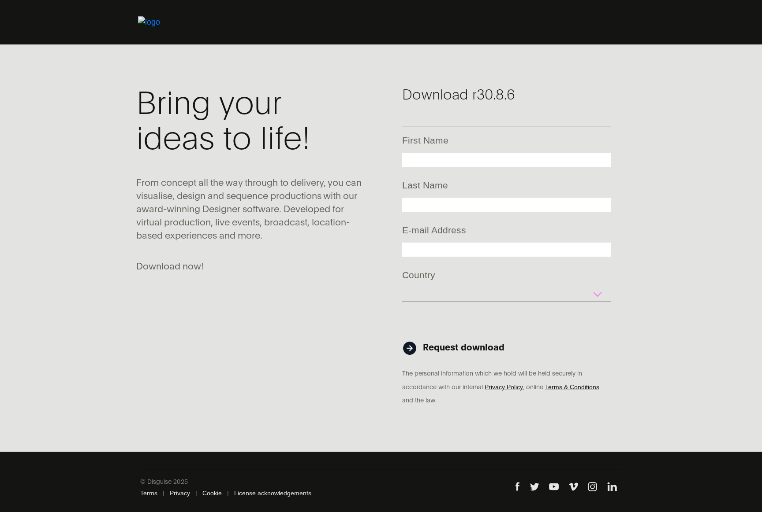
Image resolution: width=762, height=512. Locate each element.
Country (418, 275)
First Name (425, 140)
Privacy (180, 493)
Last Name (425, 185)
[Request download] (454, 332)
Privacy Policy (504, 386)
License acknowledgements (272, 493)
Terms (148, 493)
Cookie (212, 493)
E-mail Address (434, 230)
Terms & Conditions (572, 386)
